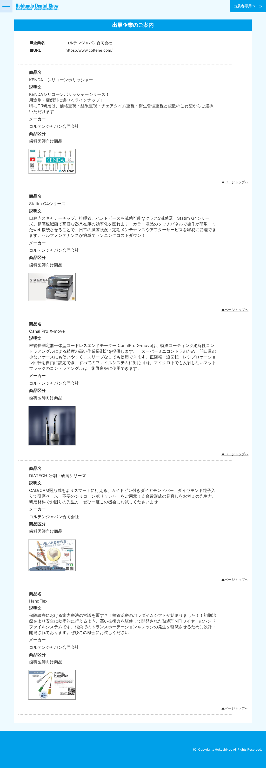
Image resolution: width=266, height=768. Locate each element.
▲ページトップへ (234, 182)
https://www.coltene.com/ (88, 50)
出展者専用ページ (248, 6)
